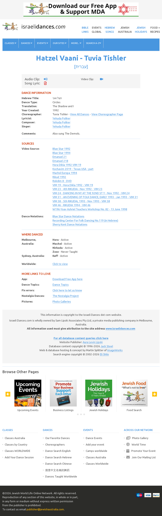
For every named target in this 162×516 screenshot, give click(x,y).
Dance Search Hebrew (58, 457)
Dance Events (94, 438)
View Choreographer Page (107, 114)
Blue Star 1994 (61, 152)
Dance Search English (58, 450)
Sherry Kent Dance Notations (70, 224)
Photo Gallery (139, 438)
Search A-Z (93, 43)
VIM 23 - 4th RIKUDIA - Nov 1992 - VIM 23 (77, 188)
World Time (138, 444)
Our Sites (59, 43)
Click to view (60, 263)
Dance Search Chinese (58, 463)
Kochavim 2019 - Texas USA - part (73, 168)
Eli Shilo (104, 354)
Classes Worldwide (97, 463)
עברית (81, 66)
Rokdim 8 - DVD (62, 180)
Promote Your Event (142, 450)
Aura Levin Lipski (93, 342)
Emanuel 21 (60, 156)
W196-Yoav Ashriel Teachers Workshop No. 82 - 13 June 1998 (90, 209)
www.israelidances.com (120, 328)
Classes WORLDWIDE (17, 450)
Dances (26, 43)
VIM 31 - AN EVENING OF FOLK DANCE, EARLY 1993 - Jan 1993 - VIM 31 (95, 196)
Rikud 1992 (59, 176)
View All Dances (79, 114)
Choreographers (55, 444)
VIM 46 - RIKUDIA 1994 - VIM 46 (71, 205)
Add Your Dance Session (19, 457)
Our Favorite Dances (57, 438)
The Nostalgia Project (66, 295)
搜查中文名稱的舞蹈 (57, 470)
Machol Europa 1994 (65, 172)
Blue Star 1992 (61, 148)
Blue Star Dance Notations (68, 216)
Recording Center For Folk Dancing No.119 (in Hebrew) (85, 220)
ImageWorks (115, 350)
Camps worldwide (96, 450)
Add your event (95, 444)
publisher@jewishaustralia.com (45, 509)
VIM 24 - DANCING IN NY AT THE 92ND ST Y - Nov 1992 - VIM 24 (91, 193)
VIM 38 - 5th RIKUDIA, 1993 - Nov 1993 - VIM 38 (81, 201)
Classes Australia (15, 438)
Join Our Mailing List (143, 457)
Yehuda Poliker (61, 118)
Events (42, 43)
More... (75, 43)
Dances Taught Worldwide (61, 476)
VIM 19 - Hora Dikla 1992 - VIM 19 (73, 184)
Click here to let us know (67, 290)
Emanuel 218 (60, 160)
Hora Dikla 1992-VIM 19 (67, 164)
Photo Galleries (62, 301)
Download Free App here (68, 279)
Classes (10, 43)
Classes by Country (16, 444)
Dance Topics (61, 284)
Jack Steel (107, 346)
